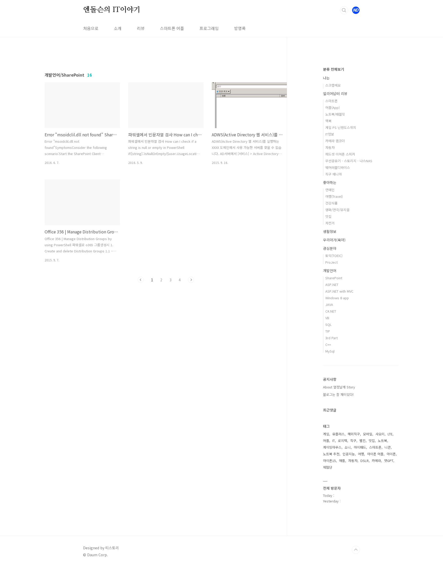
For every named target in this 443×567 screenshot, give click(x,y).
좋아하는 (329, 182)
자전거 (330, 223)
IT (333, 440)
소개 (118, 28)
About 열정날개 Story (339, 387)
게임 (326, 433)
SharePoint (333, 277)
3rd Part (331, 337)
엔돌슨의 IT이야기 (111, 10)
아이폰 (391, 453)
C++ (328, 344)
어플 (326, 440)
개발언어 (329, 270)
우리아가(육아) (334, 239)
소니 (348, 447)
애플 (342, 460)
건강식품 (331, 203)
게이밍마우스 (332, 447)
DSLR (364, 460)
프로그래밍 (209, 28)
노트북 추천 (331, 453)
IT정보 (329, 134)
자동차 (330, 147)
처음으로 (90, 28)
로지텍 (342, 440)
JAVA (329, 304)
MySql (330, 351)
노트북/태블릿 (335, 114)
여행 (361, 453)
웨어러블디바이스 (337, 167)
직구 (353, 440)
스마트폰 (331, 100)
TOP (356, 550)
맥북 (328, 120)
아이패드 (360, 447)
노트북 (382, 440)
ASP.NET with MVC (339, 291)
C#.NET (330, 311)
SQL (328, 324)
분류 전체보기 (333, 69)
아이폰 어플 (375, 453)
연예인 (330, 189)
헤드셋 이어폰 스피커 (340, 154)
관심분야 (329, 248)
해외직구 (354, 433)
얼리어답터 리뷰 (335, 93)
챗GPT (388, 460)
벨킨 (362, 440)
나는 (326, 77)
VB (327, 317)
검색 (344, 10)
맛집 (328, 216)
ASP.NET (331, 284)
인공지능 (349, 453)
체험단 (327, 467)
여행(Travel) (334, 196)
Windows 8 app (337, 297)
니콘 (388, 447)
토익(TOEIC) (334, 255)
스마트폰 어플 (172, 28)
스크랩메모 (333, 85)
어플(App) (332, 107)
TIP (327, 331)
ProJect (331, 262)
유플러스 (338, 433)
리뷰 (141, 28)
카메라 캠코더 (335, 140)
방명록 (240, 28)
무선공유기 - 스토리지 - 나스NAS (348, 160)
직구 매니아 (333, 174)
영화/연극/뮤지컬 (337, 209)
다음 (191, 280)
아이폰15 (329, 460)
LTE (390, 433)
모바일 (367, 433)
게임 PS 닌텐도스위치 (340, 127)
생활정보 (329, 231)
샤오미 (380, 433)
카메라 (376, 460)
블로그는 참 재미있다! (338, 394)
